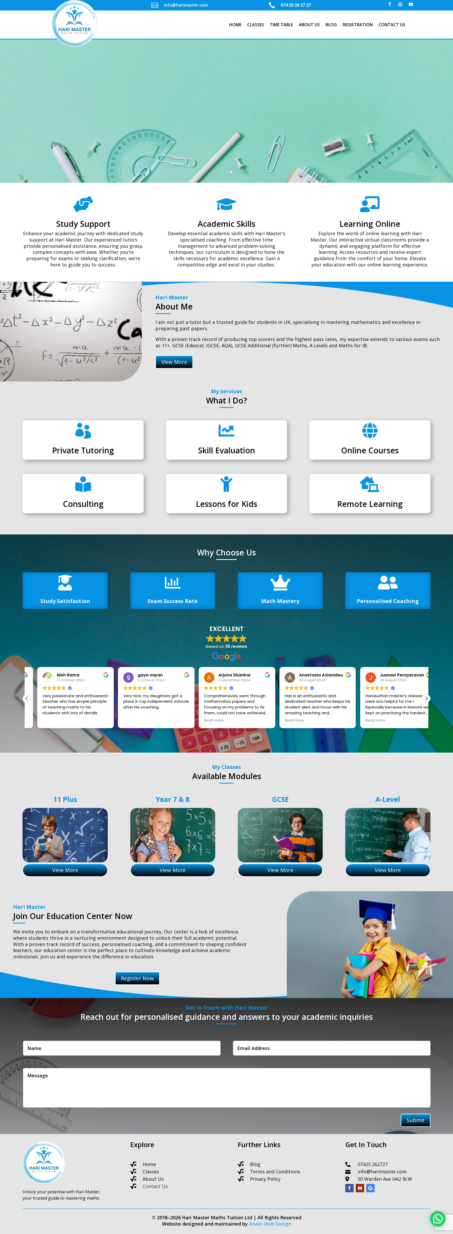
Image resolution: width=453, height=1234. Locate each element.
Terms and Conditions (275, 1171)
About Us (309, 25)
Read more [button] (203, 720)
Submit (416, 1120)
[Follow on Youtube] (411, 4)
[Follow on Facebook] (390, 4)
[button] (426, 698)
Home (235, 25)
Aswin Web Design (270, 1224)
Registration (358, 25)
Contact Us (392, 25)
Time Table (281, 25)
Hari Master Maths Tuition (226, 81)
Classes (255, 25)
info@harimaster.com (382, 1171)
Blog (331, 25)
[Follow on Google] (400, 4)
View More (174, 361)
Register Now (226, 150)
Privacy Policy (265, 1179)
